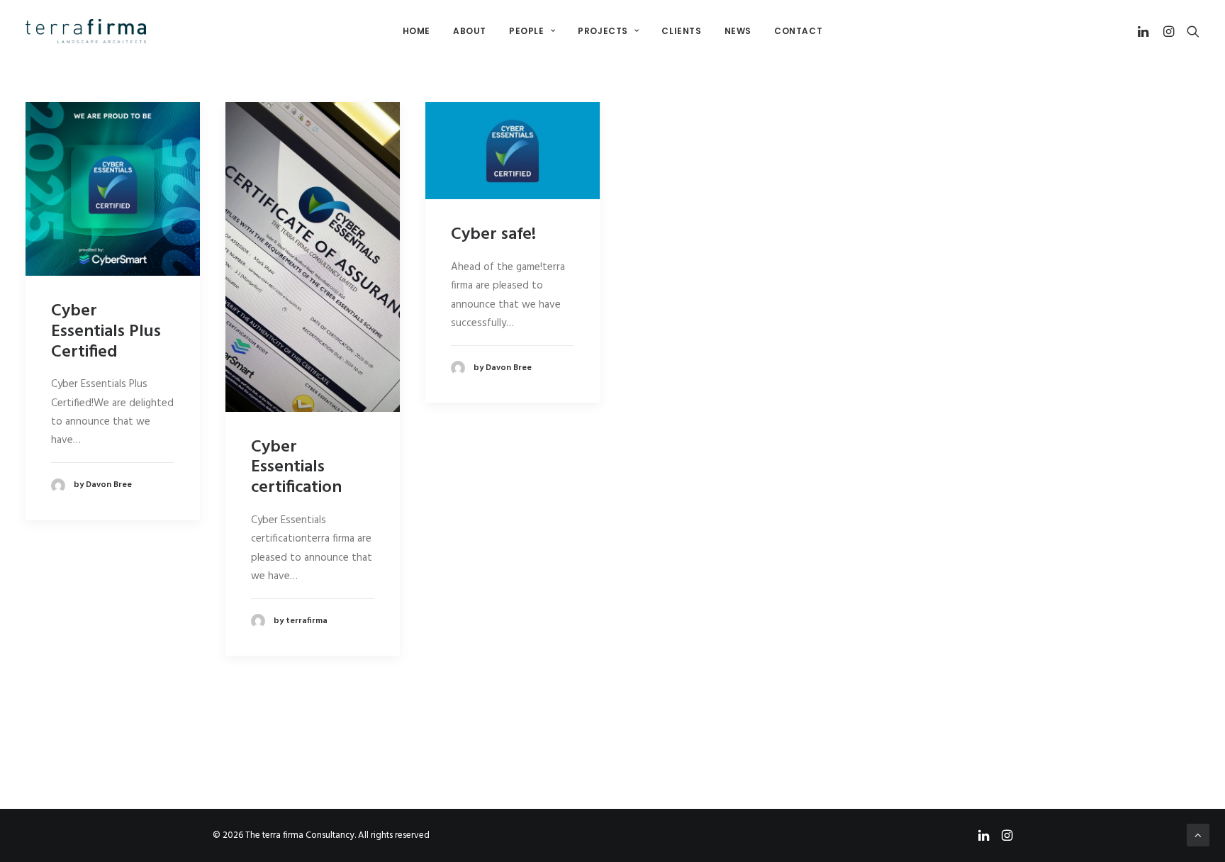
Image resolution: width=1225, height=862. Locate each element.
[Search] (1189, 31)
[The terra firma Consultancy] (86, 31)
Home (416, 31)
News (738, 31)
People (526, 31)
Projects (603, 31)
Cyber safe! (493, 234)
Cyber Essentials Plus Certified (106, 332)
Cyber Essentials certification (296, 468)
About (469, 31)
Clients (681, 31)
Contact (798, 31)
